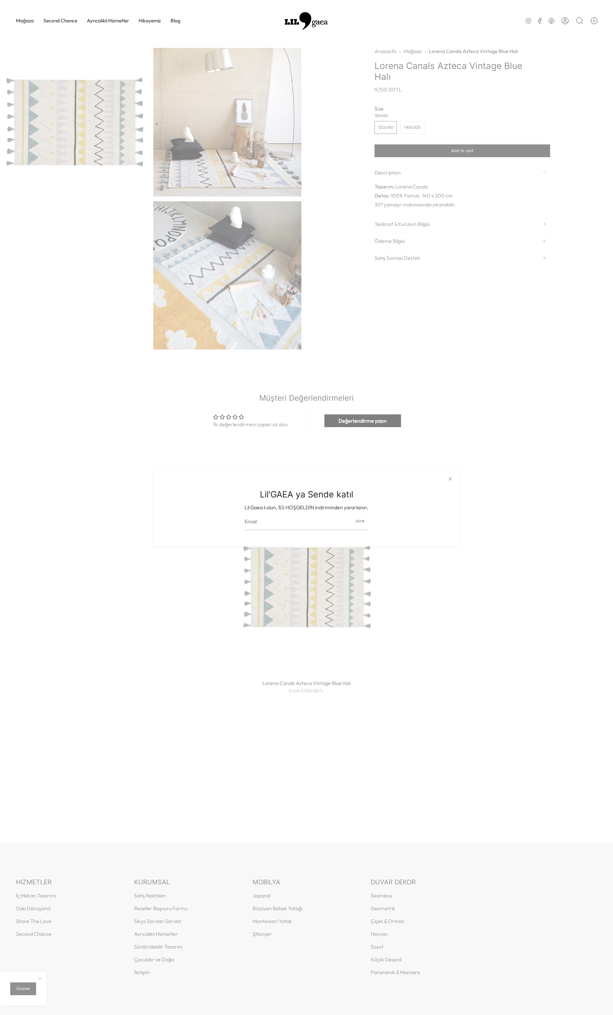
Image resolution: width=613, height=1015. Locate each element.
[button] (25, 21)
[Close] (450, 478)
